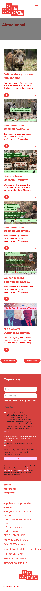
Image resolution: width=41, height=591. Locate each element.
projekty (9, 492)
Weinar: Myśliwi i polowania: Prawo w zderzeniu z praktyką (17, 281)
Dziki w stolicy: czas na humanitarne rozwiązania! (18, 78)
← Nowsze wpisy (9, 361)
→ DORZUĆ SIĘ (11, 531)
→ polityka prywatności (17, 519)
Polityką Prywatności (22, 470)
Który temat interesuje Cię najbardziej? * (20, 402)
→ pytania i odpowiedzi (17, 503)
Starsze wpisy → (32, 361)
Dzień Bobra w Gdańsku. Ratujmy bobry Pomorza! (16, 180)
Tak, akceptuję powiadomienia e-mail (19, 443)
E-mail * (8, 388)
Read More (6, 95)
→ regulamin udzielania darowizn (17, 513)
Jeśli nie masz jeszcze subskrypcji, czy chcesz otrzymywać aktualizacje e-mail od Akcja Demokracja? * (20, 438)
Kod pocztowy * (11, 394)
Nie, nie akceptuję (13, 446)
